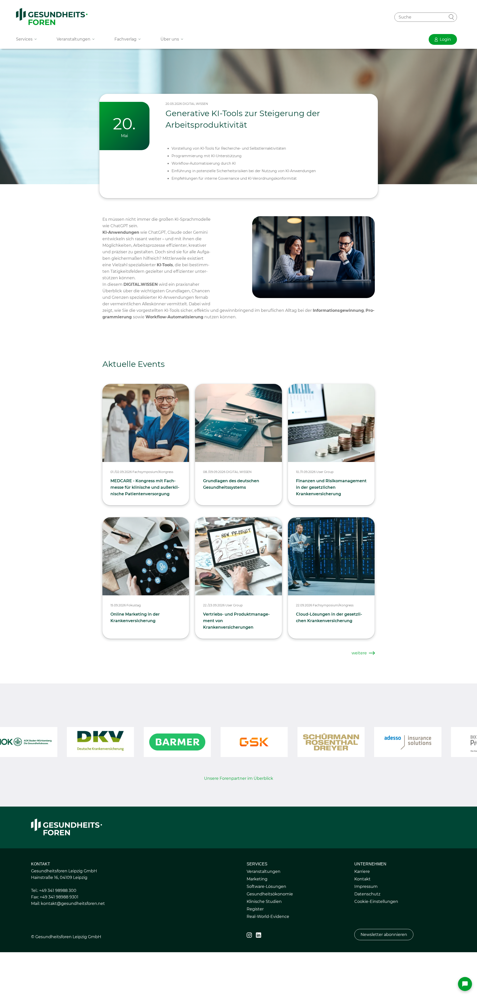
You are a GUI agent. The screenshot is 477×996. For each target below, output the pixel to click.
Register (255, 909)
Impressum (366, 886)
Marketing (257, 879)
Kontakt (362, 879)
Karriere (362, 871)
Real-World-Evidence (268, 916)
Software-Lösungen (266, 886)
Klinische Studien (264, 901)
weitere (359, 653)
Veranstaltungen (263, 871)
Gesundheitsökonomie (270, 894)
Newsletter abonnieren (384, 934)
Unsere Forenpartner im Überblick (238, 778)
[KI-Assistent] (465, 984)
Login (445, 39)
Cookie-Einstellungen (376, 901)
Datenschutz (367, 894)
